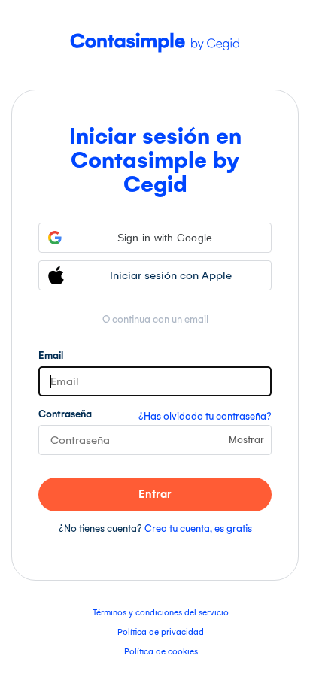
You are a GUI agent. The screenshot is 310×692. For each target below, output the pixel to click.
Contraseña (65, 414)
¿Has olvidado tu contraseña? (205, 416)
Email (50, 355)
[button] (155, 238)
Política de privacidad (160, 632)
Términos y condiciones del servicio (161, 613)
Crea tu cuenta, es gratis (198, 528)
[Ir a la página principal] (154, 58)
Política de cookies (161, 652)
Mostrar (246, 439)
